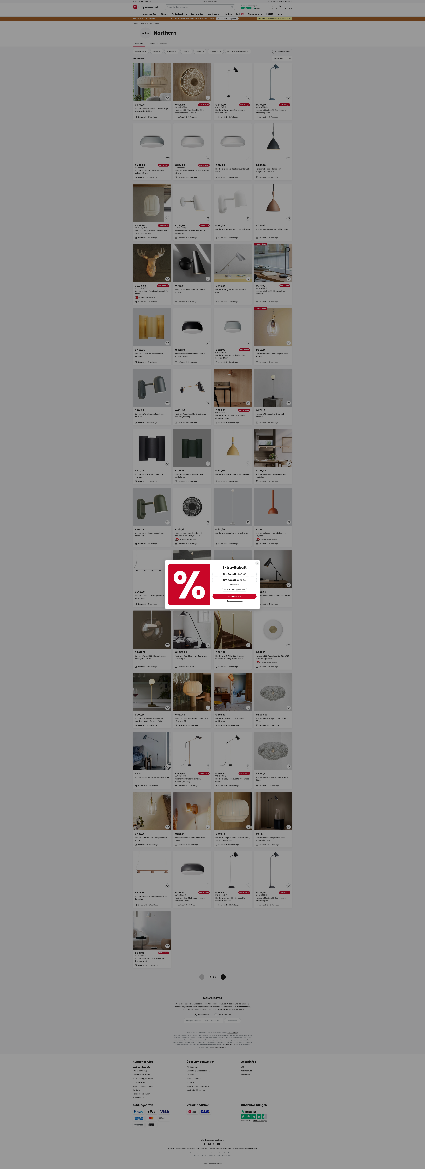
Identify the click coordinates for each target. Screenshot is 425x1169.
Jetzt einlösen (234, 596)
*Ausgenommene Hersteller (234, 601)
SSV (234, 590)
